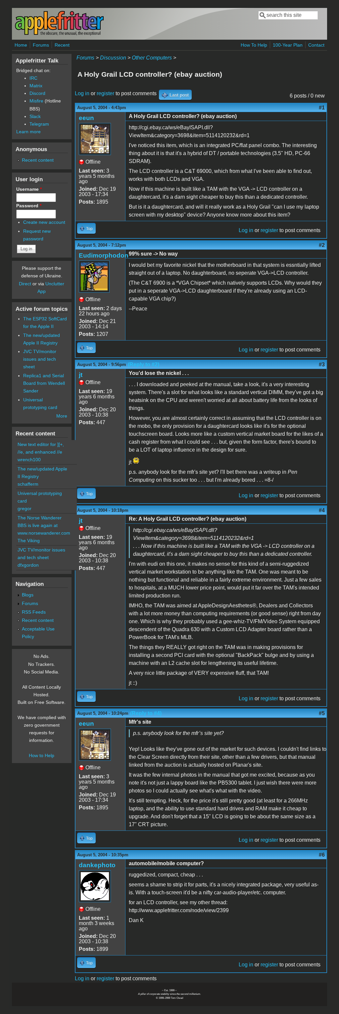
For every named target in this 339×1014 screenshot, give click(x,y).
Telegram (39, 124)
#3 (322, 364)
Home (21, 45)
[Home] (59, 34)
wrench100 (29, 459)
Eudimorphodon (103, 255)
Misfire (36, 100)
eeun (86, 117)
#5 (322, 713)
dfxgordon (28, 565)
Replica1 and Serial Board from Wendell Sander (44, 383)
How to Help (41, 755)
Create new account (44, 222)
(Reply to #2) (143, 364)
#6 (322, 855)
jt (80, 374)
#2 (322, 245)
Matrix (35, 85)
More (61, 416)
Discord (37, 93)
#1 (322, 107)
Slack (35, 116)
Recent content (38, 160)
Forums (41, 45)
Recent (62, 45)
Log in (82, 93)
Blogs (27, 594)
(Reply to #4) (146, 713)
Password (28, 205)
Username (29, 189)
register (105, 93)
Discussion (113, 58)
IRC (33, 78)
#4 (322, 510)
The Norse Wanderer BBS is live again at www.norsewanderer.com (44, 525)
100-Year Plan (288, 45)
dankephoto (97, 865)
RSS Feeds (34, 612)
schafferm (28, 484)
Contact (316, 45)
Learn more (28, 131)
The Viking (29, 540)
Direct (25, 283)
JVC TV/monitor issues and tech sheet (39, 359)
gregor (24, 508)
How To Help (254, 45)
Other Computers (152, 58)
